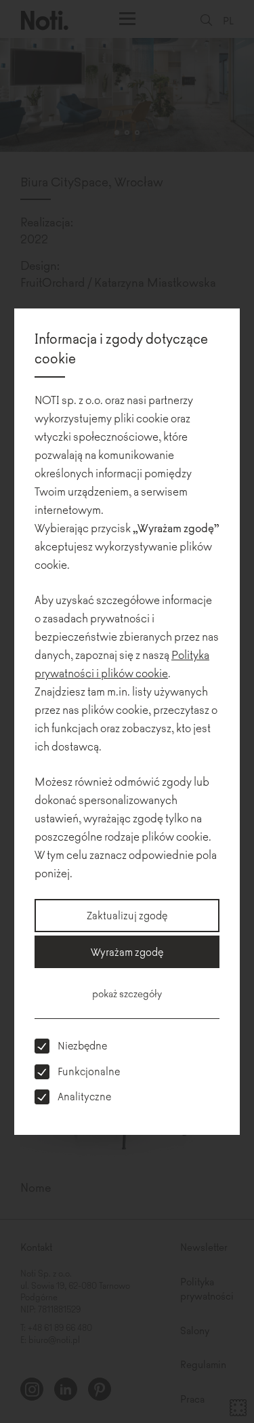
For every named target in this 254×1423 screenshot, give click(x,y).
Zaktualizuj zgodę (127, 915)
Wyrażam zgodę (127, 951)
